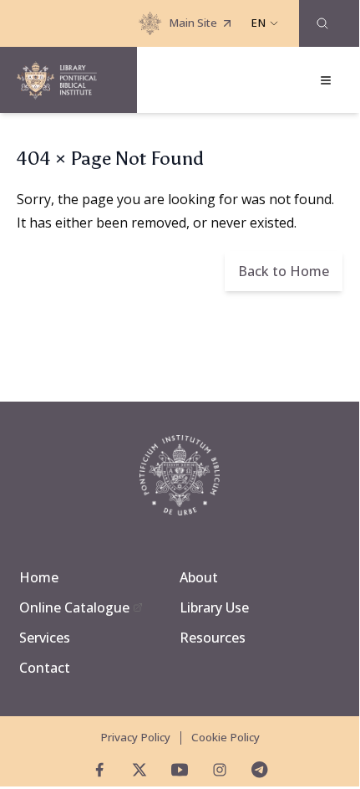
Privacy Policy (135, 737)
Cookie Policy (225, 737)
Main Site (193, 22)
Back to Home (283, 271)
